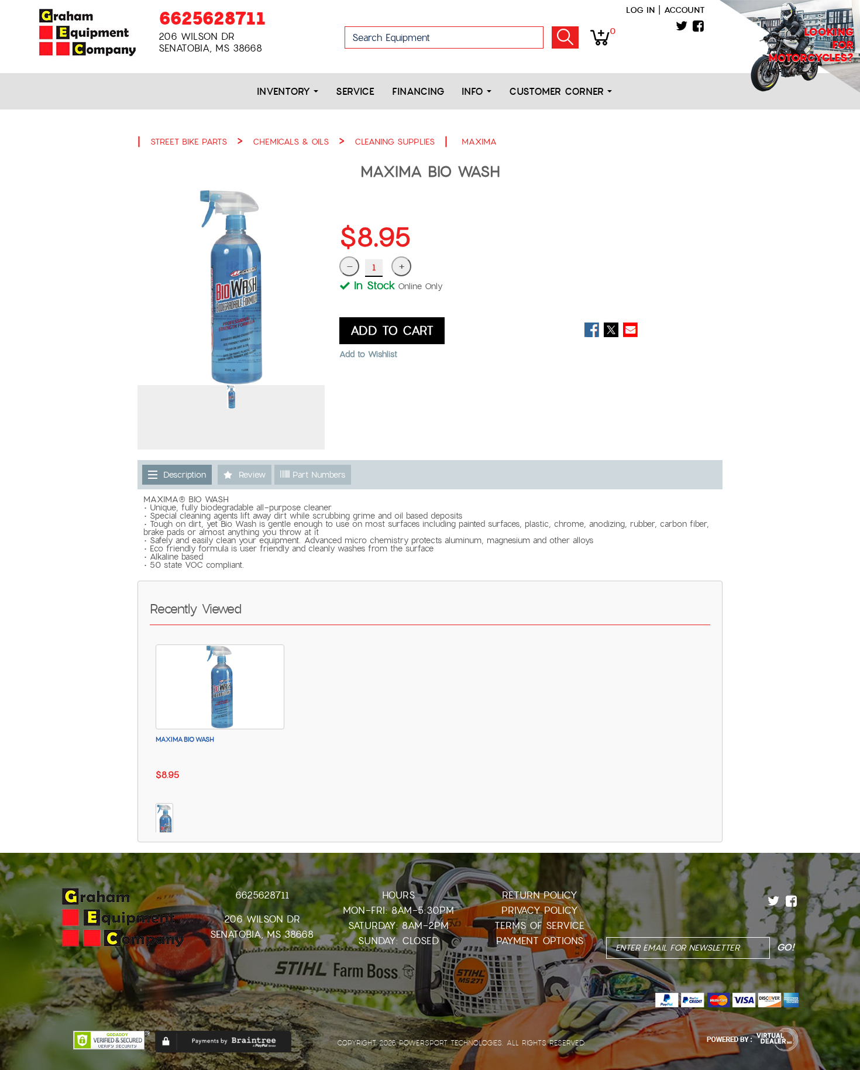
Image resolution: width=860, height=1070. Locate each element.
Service (355, 91)
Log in (640, 10)
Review (252, 474)
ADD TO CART (392, 330)
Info (474, 91)
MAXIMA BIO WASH (185, 739)
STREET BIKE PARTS (188, 141)
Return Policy (539, 895)
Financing (418, 91)
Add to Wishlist (368, 354)
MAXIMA (479, 141)
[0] (600, 37)
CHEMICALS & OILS (291, 141)
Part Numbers (317, 474)
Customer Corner (558, 91)
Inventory (285, 91)
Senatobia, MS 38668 (262, 934)
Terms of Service (539, 926)
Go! (565, 37)
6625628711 (212, 18)
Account (684, 10)
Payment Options (539, 941)
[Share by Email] (630, 330)
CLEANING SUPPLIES (395, 141)
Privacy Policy (539, 910)
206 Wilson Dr (262, 919)
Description (184, 474)
